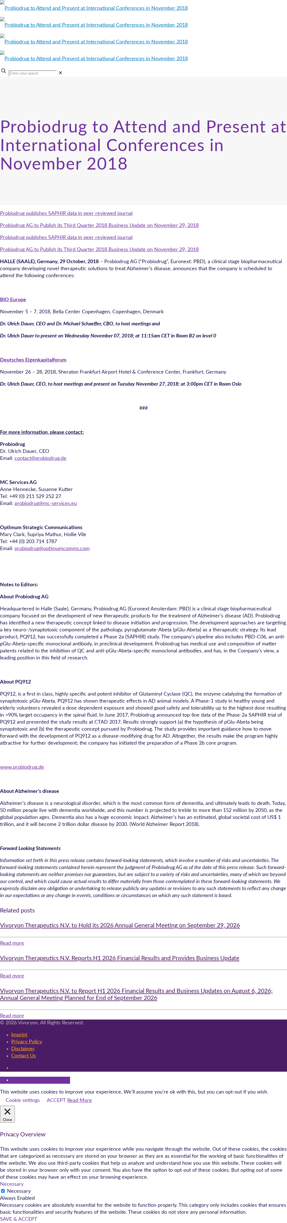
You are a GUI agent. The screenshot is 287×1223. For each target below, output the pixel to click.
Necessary (19, 1191)
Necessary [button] (12, 1184)
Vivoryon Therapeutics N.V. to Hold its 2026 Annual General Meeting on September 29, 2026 (120, 925)
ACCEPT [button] (56, 1100)
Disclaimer (23, 1048)
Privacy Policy (26, 1041)
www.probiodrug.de (22, 767)
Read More (79, 1100)
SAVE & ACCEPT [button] (18, 1219)
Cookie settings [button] (23, 1100)
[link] (60, 73)
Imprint (19, 1034)
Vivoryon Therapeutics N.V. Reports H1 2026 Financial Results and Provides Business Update (119, 958)
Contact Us (23, 1055)
